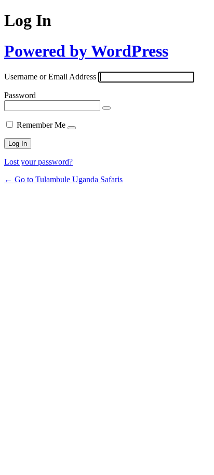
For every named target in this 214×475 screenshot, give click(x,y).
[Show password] (106, 108)
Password (20, 95)
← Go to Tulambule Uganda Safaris (63, 179)
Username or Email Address (50, 76)
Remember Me (41, 124)
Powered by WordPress (86, 51)
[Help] (72, 127)
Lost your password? (38, 161)
